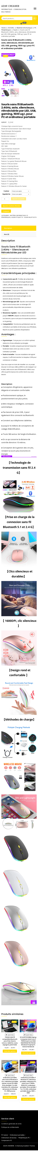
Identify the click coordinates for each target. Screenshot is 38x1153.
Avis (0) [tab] (6, 234)
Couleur (6, 191)
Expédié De (6, 194)
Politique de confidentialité (10, 1127)
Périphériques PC (24, 1138)
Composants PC (6, 1140)
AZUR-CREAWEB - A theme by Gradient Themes (19, 1146)
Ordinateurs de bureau (9, 1138)
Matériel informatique (18, 215)
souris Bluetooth (30, 217)
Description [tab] (8, 228)
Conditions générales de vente (11, 1124)
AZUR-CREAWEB (10, 6)
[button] (33, 56)
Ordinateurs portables (17, 1135)
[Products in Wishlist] (15, 23)
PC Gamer (4, 1135)
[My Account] (12, 23)
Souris (13, 217)
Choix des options (10, 1051)
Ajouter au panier (18, 199)
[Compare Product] (17, 23)
